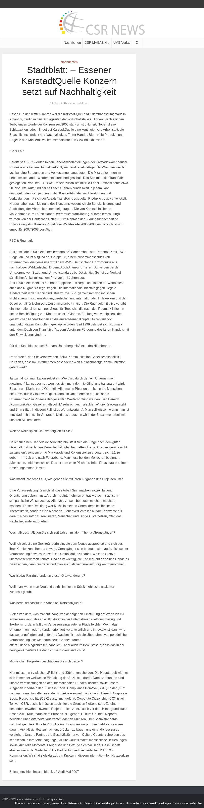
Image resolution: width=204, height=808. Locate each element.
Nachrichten (72, 42)
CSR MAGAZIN (95, 42)
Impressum (33, 803)
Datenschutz (75, 803)
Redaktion (82, 103)
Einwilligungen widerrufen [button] (187, 803)
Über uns (20, 803)
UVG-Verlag (121, 42)
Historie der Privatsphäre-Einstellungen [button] (148, 803)
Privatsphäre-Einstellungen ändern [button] (104, 803)
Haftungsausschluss (54, 803)
